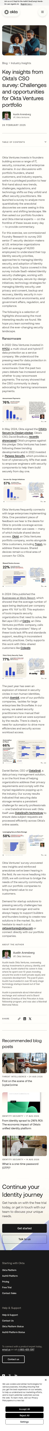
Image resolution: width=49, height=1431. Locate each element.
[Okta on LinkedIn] (16, 1375)
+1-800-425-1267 (25, 1349)
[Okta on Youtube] (3, 1375)
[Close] (46, 1380)
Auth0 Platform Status (13, 1332)
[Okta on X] (9, 1375)
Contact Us (8, 1320)
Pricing (5, 1281)
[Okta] (11, 12)
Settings (24, 1422)
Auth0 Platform (10, 1276)
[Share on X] (30, 1018)
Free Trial (6, 1287)
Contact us (13, 1359)
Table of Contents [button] (13, 142)
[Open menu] (42, 12)
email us (6, 1349)
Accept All (24, 1409)
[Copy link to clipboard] (19, 1018)
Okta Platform (9, 1270)
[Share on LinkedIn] (24, 1018)
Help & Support (10, 1315)
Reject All (24, 1415)
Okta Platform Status (13, 1326)
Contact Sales (9, 1293)
